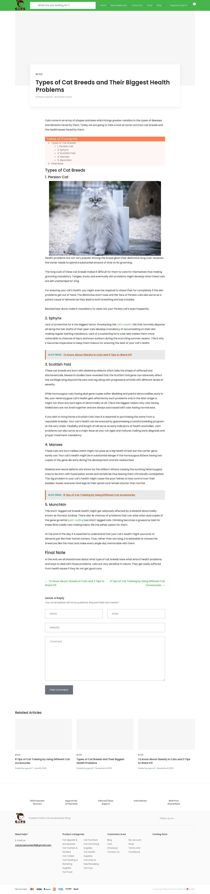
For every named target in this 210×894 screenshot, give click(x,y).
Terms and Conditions (134, 849)
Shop (149, 5)
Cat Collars (68, 855)
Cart (109, 843)
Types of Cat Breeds (63, 143)
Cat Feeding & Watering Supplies (70, 864)
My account (135, 839)
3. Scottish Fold (66, 153)
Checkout (112, 847)
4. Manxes (63, 157)
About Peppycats (119, 5)
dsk (193, 889)
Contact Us (137, 5)
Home (103, 5)
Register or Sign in (178, 5)
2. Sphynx (63, 150)
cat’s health (124, 324)
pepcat (49, 97)
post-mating (75, 520)
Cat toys (88, 868)
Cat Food (67, 872)
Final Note (57, 163)
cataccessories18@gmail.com (33, 845)
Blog (159, 5)
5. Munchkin (64, 160)
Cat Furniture (91, 839)
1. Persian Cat (65, 146)
